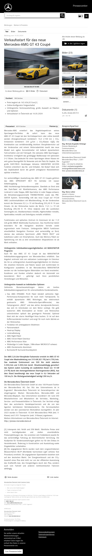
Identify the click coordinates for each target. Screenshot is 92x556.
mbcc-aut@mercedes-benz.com (14, 503)
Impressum (42, 537)
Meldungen (8, 25)
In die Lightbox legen (76, 44)
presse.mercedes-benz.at (75, 171)
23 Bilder (31, 91)
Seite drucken (13, 477)
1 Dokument (42, 91)
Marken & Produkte (21, 25)
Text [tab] (6, 31)
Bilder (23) (67, 52)
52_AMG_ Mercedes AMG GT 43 (70, 113)
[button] (80, 16)
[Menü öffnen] (86, 16)
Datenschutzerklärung (46, 534)
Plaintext (52, 98)
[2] (53, 142)
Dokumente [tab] (22, 31)
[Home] (7, 7)
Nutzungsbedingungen (46, 532)
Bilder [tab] (13, 31)
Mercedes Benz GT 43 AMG (31, 86)
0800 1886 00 (9, 501)
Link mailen (54, 477)
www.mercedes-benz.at (14, 516)
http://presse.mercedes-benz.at (17, 421)
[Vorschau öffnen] (31, 66)
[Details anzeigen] (86, 73)
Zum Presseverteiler (13, 552)
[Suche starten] (62, 15)
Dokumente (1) (69, 109)
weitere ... (66, 102)
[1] (5, 430)
